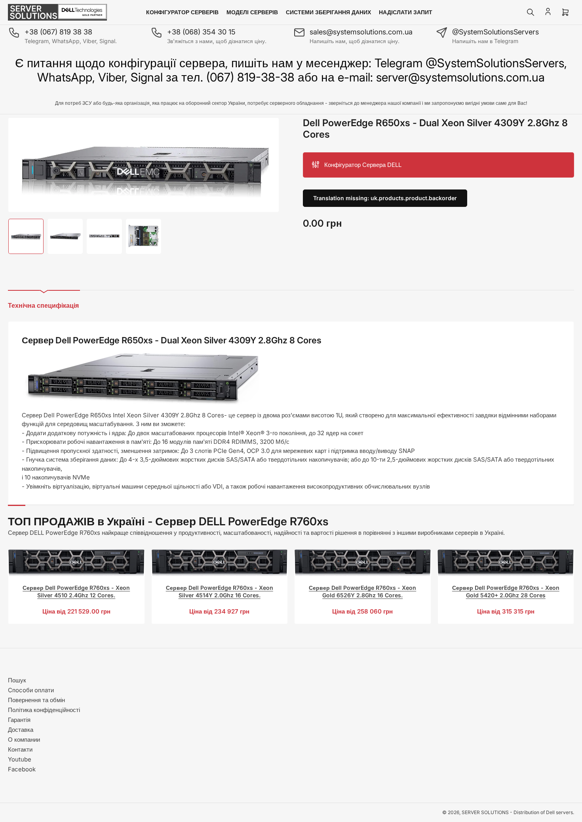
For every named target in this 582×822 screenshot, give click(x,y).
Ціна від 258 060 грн (362, 611)
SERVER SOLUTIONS (485, 812)
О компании (24, 739)
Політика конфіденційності (44, 710)
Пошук (17, 680)
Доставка (20, 729)
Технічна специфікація (43, 305)
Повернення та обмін (36, 700)
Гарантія (19, 720)
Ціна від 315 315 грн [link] (505, 611)
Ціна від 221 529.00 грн (76, 611)
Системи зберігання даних (328, 12)
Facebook (22, 769)
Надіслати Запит (405, 12)
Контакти (20, 749)
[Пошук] (530, 12)
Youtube (19, 759)
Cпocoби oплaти (31, 690)
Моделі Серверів (252, 12)
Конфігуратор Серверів (182, 12)
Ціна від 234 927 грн (219, 611)
